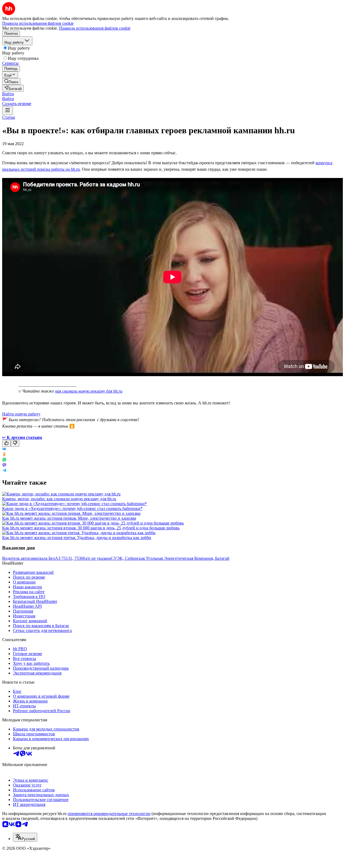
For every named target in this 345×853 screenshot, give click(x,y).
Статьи (8, 117)
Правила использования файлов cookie (94, 28)
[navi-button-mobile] (7, 110)
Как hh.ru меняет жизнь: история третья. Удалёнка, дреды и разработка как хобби (76, 537)
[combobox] (25, 837)
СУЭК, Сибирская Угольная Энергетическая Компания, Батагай (170, 558)
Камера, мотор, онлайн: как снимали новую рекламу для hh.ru (59, 499)
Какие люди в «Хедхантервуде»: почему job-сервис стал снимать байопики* (72, 508)
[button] (8, 94)
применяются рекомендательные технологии (109, 813)
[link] (11, 81)
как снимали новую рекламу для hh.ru (88, 391)
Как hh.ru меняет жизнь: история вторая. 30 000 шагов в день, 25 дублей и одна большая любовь (91, 528)
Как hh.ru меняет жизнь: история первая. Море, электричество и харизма (69, 518)
